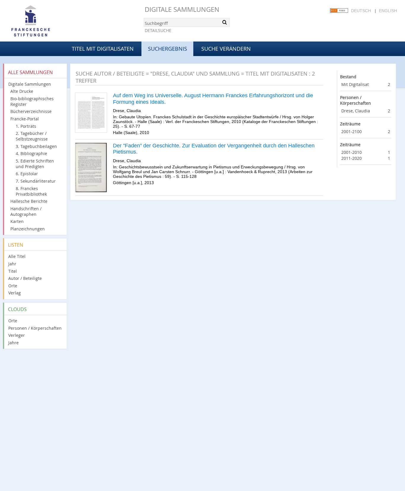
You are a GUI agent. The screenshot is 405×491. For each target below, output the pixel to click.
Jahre (13, 342)
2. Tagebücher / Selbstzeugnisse (32, 136)
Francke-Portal (24, 119)
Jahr (12, 264)
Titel (12, 271)
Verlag (14, 293)
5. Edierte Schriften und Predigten (35, 163)
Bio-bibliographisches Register (32, 101)
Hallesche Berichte (28, 201)
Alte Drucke (21, 91)
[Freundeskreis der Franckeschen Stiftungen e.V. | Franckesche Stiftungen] (47, 21)
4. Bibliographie (31, 153)
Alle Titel (16, 256)
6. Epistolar (27, 173)
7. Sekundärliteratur (36, 181)
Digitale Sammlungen (182, 9)
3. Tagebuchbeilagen (36, 146)
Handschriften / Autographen (26, 211)
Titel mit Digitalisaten (103, 48)
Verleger (16, 335)
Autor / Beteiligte (25, 278)
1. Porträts (26, 126)
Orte (12, 285)
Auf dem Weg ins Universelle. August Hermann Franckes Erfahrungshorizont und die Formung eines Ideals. (213, 99)
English (388, 10)
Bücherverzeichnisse (31, 111)
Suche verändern (226, 48)
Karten (17, 221)
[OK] (224, 22)
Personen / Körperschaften (35, 328)
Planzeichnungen (27, 229)
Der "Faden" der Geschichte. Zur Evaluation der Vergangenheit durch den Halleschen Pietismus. (214, 149)
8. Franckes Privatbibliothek (31, 191)
